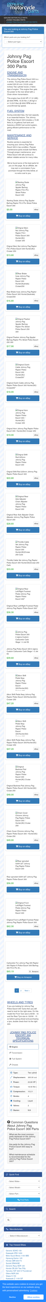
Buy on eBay (24, 215)
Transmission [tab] (16, 1052)
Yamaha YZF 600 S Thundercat (19, 1271)
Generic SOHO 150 (14, 1250)
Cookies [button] (33, 1290)
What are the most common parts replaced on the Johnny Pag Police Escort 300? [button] (22, 1136)
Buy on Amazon (24, 977)
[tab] (23, 1136)
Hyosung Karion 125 (14, 1258)
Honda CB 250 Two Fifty (16, 1268)
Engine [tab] (14, 1047)
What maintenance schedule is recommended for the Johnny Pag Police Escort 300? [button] (22, 1158)
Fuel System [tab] (16, 1058)
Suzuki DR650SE (13, 1263)
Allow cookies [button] (33, 1297)
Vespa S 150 (11, 1276)
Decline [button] (12, 1297)
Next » (27, 990)
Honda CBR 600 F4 (14, 1260)
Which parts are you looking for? (17, 37)
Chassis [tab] (14, 1064)
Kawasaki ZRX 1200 (14, 1253)
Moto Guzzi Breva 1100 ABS (17, 1255)
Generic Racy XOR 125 (15, 1265)
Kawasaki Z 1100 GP (14, 1278)
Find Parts (24, 1199)
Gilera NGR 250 (12, 1273)
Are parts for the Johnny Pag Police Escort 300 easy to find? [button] (22, 1146)
